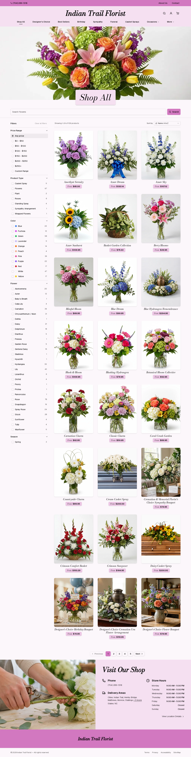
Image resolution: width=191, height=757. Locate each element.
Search (175, 112)
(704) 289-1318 (20, 3)
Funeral (113, 22)
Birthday (81, 22)
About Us (163, 3)
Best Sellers (63, 22)
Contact (175, 3)
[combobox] (167, 123)
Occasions (152, 22)
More (169, 22)
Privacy (155, 752)
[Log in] (171, 13)
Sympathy (98, 22)
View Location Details (171, 716)
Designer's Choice (41, 22)
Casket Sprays (132, 22)
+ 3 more (138, 700)
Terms (146, 752)
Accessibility (166, 752)
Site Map (177, 752)
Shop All (21, 22)
